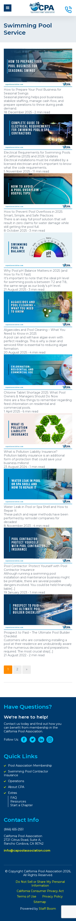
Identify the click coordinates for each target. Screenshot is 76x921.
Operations (16, 781)
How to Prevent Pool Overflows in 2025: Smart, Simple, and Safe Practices (33, 213)
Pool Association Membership (30, 765)
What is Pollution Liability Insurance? (30, 452)
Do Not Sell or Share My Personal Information (40, 883)
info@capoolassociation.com (27, 850)
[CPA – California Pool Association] (42, 12)
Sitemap (40, 902)
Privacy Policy (53, 896)
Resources (18, 801)
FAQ (14, 798)
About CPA (16, 787)
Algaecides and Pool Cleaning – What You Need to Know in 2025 (34, 331)
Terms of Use (27, 896)
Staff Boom (47, 909)
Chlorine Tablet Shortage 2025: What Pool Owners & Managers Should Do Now (34, 394)
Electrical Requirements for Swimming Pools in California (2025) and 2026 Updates (37, 154)
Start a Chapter (22, 805)
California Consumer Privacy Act (40, 891)
